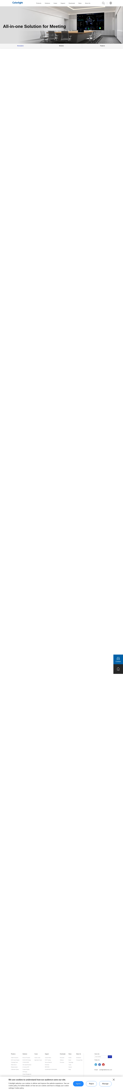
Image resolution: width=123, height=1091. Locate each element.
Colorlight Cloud (14, 1062)
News (79, 3)
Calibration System (15, 1069)
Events (70, 1057)
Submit (110, 1056)
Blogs (70, 1069)
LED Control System (15, 1060)
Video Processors (14, 1057)
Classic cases (37, 1057)
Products (38, 3)
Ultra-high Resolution (27, 1064)
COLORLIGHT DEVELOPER (51, 1069)
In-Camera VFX (26, 1067)
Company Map (79, 1060)
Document (62, 1057)
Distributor (47, 1064)
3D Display (25, 1071)
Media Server (14, 1064)
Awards (70, 1067)
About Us (87, 3)
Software (62, 1060)
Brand (70, 1060)
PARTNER (47, 1067)
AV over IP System (26, 1057)
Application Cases (38, 1060)
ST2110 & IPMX (26, 1062)
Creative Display (26, 1069)
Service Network (48, 1062)
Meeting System (14, 1067)
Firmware (62, 1062)
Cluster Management (27, 1074)
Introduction (78, 1057)
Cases (55, 3)
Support (63, 3)
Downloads (72, 3)
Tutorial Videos (48, 1057)
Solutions (47, 3)
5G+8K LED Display (27, 1060)
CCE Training (48, 1060)
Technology (71, 1062)
